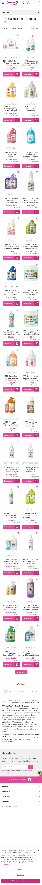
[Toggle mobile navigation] (2, 3)
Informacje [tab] (6, 791)
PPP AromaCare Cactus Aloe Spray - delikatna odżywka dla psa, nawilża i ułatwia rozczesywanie (11, 246)
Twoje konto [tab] (6, 796)
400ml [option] (9, 103)
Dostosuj (20, 875)
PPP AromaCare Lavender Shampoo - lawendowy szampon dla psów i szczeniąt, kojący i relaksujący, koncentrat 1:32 (31, 607)
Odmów (21, 869)
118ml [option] (5, 286)
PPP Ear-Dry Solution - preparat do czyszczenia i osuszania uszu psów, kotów (31, 470)
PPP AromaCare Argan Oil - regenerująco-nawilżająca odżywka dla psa (30, 424)
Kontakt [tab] (5, 786)
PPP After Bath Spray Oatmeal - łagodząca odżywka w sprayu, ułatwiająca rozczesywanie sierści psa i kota (30, 378)
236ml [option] (28, 372)
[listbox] (11, 57)
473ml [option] (8, 372)
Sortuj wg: (5, 28)
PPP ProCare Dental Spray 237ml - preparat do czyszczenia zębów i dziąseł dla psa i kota (11, 515)
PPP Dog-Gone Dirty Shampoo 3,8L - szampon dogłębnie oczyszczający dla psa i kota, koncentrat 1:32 (30, 155)
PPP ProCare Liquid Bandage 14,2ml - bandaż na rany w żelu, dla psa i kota (30, 200)
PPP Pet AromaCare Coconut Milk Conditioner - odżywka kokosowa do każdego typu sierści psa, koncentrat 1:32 (30, 109)
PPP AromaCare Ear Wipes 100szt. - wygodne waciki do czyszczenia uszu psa (31, 332)
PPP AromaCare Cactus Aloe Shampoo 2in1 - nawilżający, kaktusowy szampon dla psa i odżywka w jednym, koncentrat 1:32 (11, 155)
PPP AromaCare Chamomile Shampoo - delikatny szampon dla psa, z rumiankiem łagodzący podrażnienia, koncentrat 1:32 (11, 424)
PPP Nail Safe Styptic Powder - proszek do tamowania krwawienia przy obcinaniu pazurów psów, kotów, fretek (11, 63)
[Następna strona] (36, 691)
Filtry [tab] (6, 12)
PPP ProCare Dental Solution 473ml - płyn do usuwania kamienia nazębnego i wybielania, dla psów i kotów (11, 332)
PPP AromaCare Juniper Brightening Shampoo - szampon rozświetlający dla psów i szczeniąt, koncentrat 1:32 (11, 292)
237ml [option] (11, 240)
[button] (23, 2)
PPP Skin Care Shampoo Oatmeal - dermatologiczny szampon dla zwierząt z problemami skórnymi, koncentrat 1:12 (11, 561)
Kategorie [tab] (5, 802)
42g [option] (11, 57)
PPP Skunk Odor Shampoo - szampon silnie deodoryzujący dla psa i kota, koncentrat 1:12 (11, 378)
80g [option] (33, 57)
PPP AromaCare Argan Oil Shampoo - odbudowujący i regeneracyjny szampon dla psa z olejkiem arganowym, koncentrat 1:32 (31, 246)
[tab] (21, 701)
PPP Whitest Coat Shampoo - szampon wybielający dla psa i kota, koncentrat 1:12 (30, 653)
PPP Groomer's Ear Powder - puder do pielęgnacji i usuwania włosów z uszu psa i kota (30, 63)
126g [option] (15, 57)
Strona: (21, 691)
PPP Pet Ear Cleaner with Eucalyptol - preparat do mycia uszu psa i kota (11, 470)
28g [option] (28, 57)
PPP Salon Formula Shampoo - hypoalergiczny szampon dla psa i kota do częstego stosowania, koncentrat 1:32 (11, 200)
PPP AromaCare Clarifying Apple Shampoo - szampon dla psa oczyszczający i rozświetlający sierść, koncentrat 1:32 (31, 515)
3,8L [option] (14, 103)
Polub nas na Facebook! (19, 779)
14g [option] (6, 57)
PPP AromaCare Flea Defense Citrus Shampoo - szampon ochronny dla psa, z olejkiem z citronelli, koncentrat (11, 607)
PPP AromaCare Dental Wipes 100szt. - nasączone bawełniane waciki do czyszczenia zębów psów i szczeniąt (31, 292)
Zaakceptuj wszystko (21, 881)
